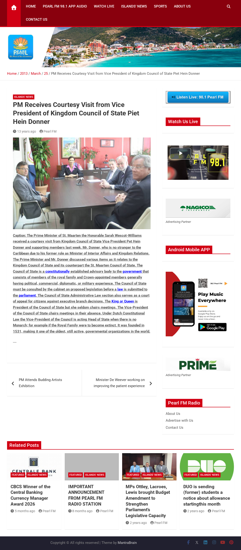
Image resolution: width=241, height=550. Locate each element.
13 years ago (26, 131)
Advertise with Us (179, 420)
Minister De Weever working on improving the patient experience (119, 383)
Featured (18, 474)
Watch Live (104, 6)
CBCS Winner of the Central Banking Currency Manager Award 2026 (30, 495)
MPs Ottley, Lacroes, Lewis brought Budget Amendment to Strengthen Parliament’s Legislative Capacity (148, 501)
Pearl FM (50, 131)
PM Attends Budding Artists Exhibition (40, 383)
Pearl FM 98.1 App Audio (65, 6)
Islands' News (23, 96)
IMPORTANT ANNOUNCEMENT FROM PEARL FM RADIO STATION (86, 495)
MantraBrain (127, 543)
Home (31, 6)
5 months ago (25, 511)
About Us (182, 6)
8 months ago (82, 511)
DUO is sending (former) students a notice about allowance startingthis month (206, 495)
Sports (160, 6)
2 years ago (138, 523)
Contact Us (36, 19)
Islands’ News (134, 6)
